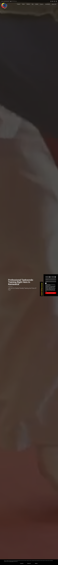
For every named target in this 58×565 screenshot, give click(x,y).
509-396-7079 (7, 1)
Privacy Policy (12, 561)
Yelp (56, 1)
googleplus (53, 1)
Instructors (28, 4)
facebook (51, 1)
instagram (54, 1)
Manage (36, 563)
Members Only (54, 4)
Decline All (29, 563)
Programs (18, 4)
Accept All (21, 563)
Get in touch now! (14, 1)
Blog (32, 4)
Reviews (23, 4)
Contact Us (41, 4)
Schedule (36, 4)
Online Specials (47, 4)
